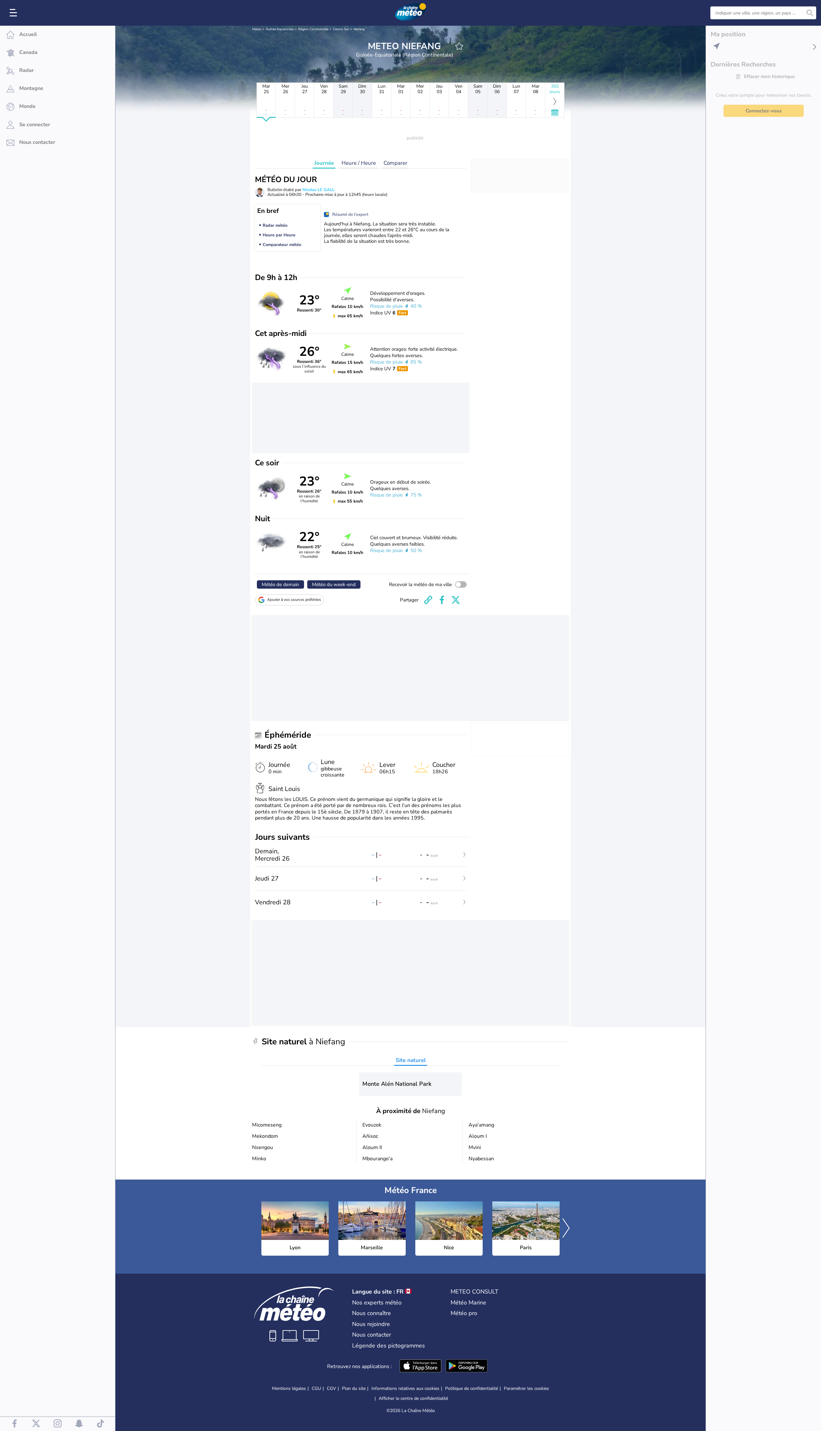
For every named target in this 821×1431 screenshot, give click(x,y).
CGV (331, 1388)
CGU (316, 1388)
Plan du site (354, 1388)
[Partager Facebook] (442, 600)
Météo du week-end (334, 584)
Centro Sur (341, 29)
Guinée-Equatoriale (280, 29)
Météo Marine (468, 1302)
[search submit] (809, 12)
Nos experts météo (377, 1302)
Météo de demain (280, 584)
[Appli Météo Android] (466, 1366)
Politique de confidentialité (471, 1388)
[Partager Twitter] (456, 600)
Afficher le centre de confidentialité (413, 1398)
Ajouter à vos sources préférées (294, 599)
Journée (324, 163)
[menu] (14, 13)
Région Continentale (313, 29)
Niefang (359, 29)
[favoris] (459, 46)
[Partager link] (428, 600)
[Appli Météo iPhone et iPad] (420, 1366)
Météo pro (464, 1313)
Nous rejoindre (371, 1324)
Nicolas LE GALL (318, 190)
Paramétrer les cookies (526, 1388)
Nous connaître (371, 1313)
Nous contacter (371, 1335)
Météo (256, 29)
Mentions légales (289, 1388)
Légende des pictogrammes (388, 1345)
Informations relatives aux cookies (405, 1388)
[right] (566, 1228)
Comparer (395, 163)
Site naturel (411, 1060)
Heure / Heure (359, 163)
